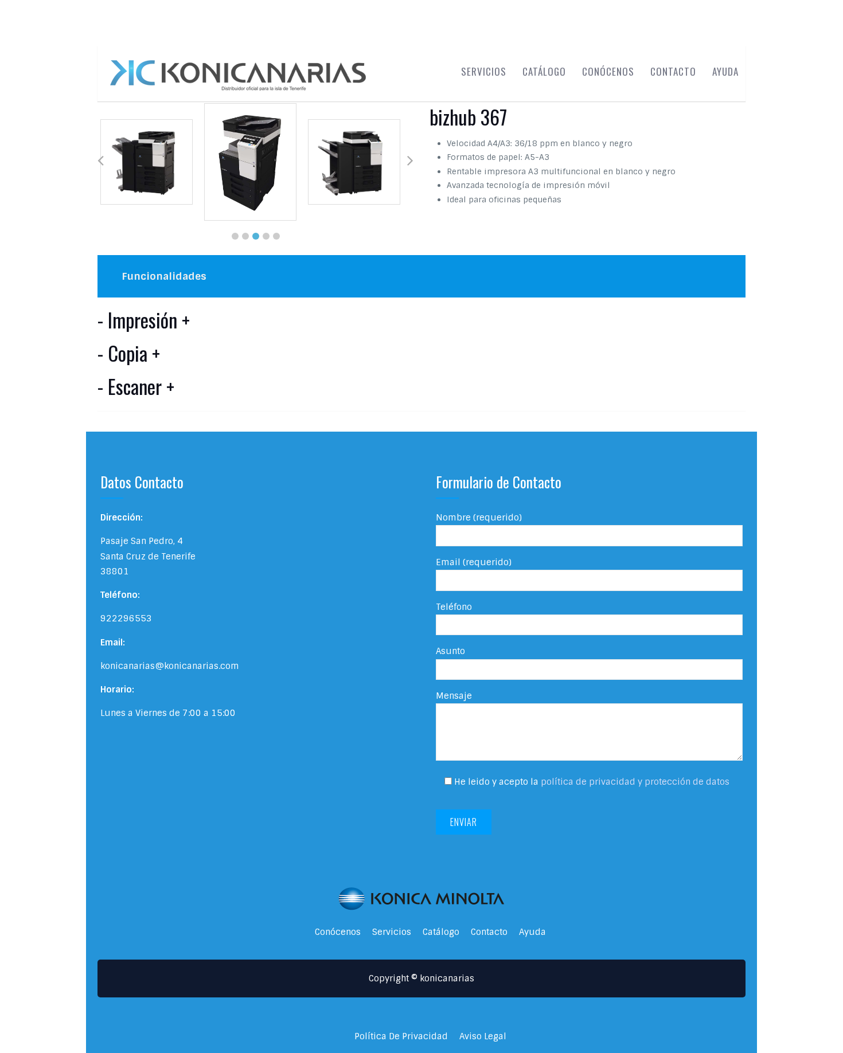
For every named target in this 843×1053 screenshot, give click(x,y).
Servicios (483, 71)
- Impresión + (143, 320)
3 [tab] (255, 236)
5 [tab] (276, 236)
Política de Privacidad (401, 1036)
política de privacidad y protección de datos (635, 782)
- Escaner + (135, 386)
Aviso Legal (482, 1036)
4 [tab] (266, 236)
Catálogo (544, 71)
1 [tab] (235, 236)
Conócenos (608, 71)
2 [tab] (245, 236)
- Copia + (128, 353)
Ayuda (725, 71)
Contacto (673, 71)
